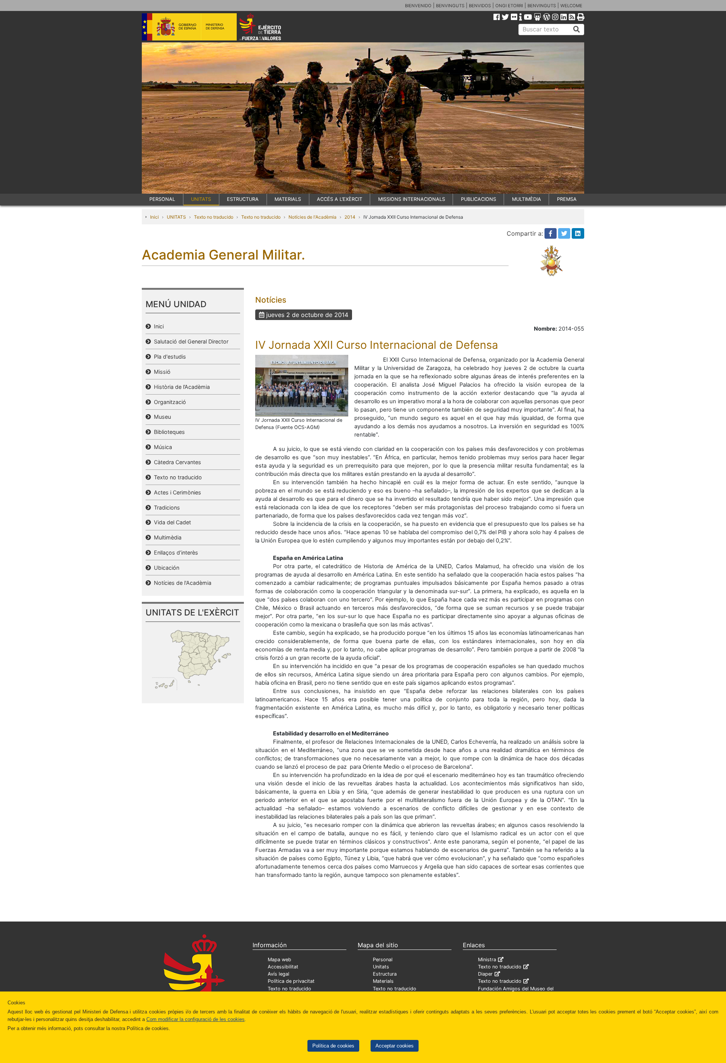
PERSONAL (162, 199)
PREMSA (567, 199)
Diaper (485, 974)
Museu (161, 416)
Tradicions (165, 507)
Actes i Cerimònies (176, 492)
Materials (383, 981)
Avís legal (278, 974)
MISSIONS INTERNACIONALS (411, 199)
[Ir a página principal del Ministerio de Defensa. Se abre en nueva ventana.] (189, 26)
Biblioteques (168, 432)
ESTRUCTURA (243, 199)
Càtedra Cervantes (176, 462)
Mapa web (279, 959)
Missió (161, 371)
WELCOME (571, 5)
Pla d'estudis (168, 356)
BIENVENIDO (418, 5)
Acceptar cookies (394, 1046)
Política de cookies (333, 1046)
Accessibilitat (283, 967)
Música (161, 447)
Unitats (381, 967)
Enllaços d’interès (174, 552)
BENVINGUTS (450, 5)
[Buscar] (576, 29)
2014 (349, 217)
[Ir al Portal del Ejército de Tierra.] (269, 26)
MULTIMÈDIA (526, 199)
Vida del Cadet (171, 522)
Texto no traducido (213, 217)
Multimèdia (166, 537)
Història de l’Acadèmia (180, 387)
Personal (382, 959)
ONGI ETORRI (509, 5)
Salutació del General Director (189, 341)
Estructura (385, 974)
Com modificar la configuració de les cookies (195, 1019)
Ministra (487, 959)
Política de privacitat (291, 981)
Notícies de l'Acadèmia (313, 217)
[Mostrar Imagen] (301, 385)
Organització (168, 402)
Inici (154, 217)
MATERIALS (288, 199)
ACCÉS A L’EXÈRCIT (339, 199)
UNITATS (201, 199)
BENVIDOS (480, 5)
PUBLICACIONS (478, 199)
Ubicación (165, 567)
